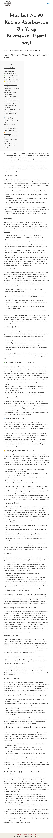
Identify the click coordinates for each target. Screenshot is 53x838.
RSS (35, 834)
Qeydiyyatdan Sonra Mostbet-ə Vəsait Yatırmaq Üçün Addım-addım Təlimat (12, 103)
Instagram (30, 834)
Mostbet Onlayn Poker (10, 92)
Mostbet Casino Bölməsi (10, 85)
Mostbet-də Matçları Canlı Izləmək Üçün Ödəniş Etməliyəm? (11, 145)
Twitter (25, 834)
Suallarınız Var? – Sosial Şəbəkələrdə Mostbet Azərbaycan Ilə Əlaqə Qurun (11, 98)
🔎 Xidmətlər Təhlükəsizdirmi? (12, 79)
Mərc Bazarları (8, 86)
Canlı (5, 122)
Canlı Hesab (7, 107)
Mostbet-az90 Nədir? (9, 68)
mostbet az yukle (38, 336)
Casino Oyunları (8, 115)
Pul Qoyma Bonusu (9, 130)
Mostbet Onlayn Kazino (10, 94)
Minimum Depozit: (9, 71)
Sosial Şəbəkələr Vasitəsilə (10, 128)
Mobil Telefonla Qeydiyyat (11, 120)
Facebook (19, 834)
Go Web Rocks (35, 836)
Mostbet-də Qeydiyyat (10, 73)
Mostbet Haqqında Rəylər (11, 113)
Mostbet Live (7, 69)
